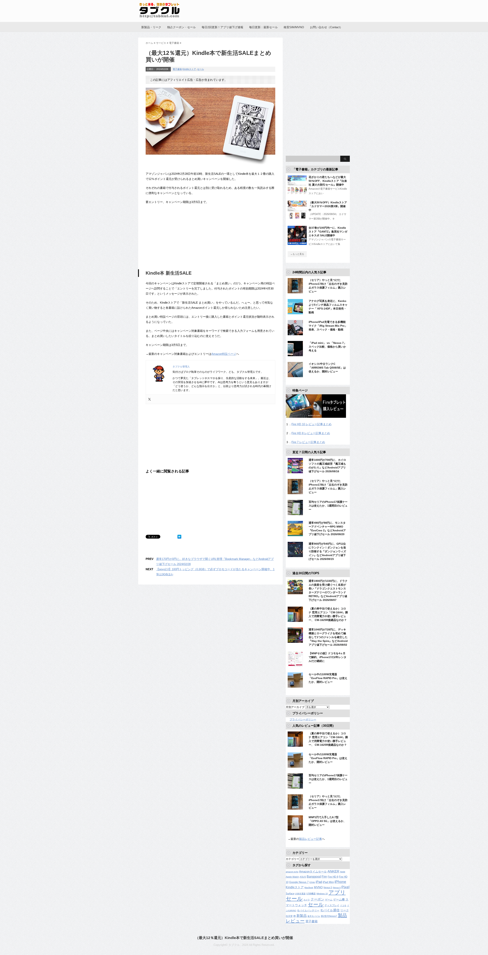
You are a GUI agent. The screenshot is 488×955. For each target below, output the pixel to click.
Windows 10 (322, 893)
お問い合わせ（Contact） (326, 27)
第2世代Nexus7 (329, 916)
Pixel (345, 887)
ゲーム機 (339, 899)
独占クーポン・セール (181, 27)
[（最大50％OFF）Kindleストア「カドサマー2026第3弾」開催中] (297, 218)
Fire (324, 876)
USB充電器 (300, 893)
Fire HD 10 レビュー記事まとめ (311, 424)
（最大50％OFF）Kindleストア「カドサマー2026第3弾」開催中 (328, 206)
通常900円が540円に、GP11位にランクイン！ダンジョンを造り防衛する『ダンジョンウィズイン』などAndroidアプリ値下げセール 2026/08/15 (327, 551)
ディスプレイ (331, 905)
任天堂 (289, 916)
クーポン (317, 899)
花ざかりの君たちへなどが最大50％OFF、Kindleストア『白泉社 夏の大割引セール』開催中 (328, 181)
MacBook (308, 887)
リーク (344, 910)
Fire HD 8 (333, 877)
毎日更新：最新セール (263, 27)
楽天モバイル (313, 916)
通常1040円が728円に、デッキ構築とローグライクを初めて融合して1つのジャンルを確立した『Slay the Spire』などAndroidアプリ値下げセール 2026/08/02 (328, 637)
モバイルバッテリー (308, 910)
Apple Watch (292, 877)
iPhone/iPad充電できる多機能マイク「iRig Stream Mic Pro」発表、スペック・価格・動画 (328, 325)
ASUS (303, 877)
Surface (290, 893)
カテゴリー (292, 858)
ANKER (333, 871)
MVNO (318, 887)
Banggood (314, 876)
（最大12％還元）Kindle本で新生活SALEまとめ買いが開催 (244, 938)
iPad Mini (328, 882)
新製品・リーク (151, 27)
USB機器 (311, 893)
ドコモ (343, 905)
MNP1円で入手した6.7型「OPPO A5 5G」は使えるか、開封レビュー (327, 821)
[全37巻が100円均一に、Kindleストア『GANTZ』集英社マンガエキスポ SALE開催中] (297, 243)
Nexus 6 (337, 887)
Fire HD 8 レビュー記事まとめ (310, 433)
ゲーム (328, 899)
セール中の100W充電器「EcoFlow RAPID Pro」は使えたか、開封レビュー (328, 678)
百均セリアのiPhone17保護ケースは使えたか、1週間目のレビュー (328, 505)
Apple (342, 872)
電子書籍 (177, 69)
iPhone (340, 882)
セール (200, 69)
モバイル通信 (330, 910)
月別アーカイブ (295, 707)
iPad (319, 882)
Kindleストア (189, 69)
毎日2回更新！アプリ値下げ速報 (222, 27)
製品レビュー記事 (310, 838)
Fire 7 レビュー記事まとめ (308, 442)
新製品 (301, 916)
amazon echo (292, 872)
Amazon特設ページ (223, 353)
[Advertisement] (178, 236)
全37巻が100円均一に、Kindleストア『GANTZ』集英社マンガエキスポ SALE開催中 (328, 231)
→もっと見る (297, 254)
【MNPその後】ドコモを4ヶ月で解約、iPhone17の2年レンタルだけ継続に (327, 657)
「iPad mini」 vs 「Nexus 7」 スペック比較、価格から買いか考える (327, 346)
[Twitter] (149, 399)
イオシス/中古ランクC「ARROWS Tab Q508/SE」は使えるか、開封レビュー (327, 367)
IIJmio (312, 882)
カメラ (306, 900)
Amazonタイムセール (313, 871)
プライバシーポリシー (303, 719)
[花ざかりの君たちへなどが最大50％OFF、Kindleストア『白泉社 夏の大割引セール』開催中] (297, 192)
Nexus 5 (327, 887)
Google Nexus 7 (299, 882)
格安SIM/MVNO (294, 27)
